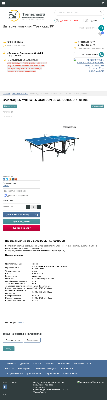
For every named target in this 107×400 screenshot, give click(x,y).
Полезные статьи (82, 363)
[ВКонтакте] (4, 179)
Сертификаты (52, 373)
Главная (6, 93)
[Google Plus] (15, 179)
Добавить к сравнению (15, 191)
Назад (8, 348)
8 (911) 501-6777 (86, 42)
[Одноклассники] (10, 179)
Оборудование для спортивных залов (23, 373)
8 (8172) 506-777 (41, 387)
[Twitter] (7, 179)
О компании (10, 363)
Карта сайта (67, 368)
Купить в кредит (22, 228)
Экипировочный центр (46, 368)
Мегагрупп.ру (98, 382)
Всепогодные (32, 340)
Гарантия (49, 363)
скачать (20, 322)
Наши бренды (24, 368)
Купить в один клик (21, 221)
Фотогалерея (64, 363)
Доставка (24, 363)
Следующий (97, 106)
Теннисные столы (20, 93)
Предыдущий (9, 106)
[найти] (101, 12)
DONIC (6, 186)
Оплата (37, 363)
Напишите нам (70, 373)
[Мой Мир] (13, 179)
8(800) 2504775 (15, 42)
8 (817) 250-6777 (86, 45)
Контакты (9, 368)
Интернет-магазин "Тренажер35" (28, 26)
